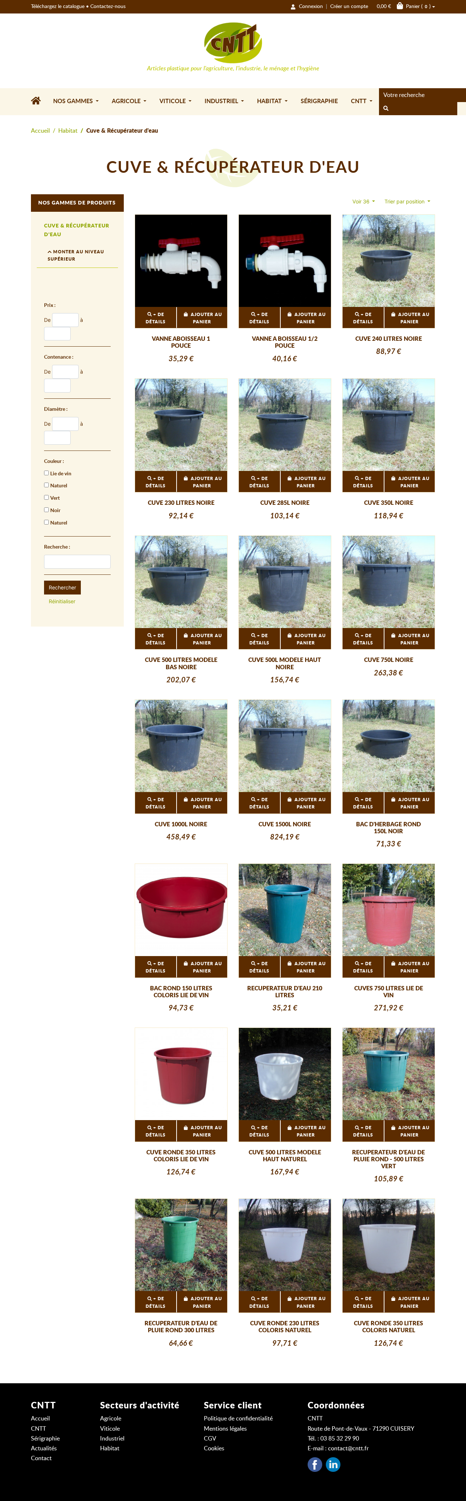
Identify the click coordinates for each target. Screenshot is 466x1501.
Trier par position (405, 201)
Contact (41, 1458)
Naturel (58, 485)
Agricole (110, 1419)
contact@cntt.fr (348, 1448)
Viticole (110, 1429)
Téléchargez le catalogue (57, 6)
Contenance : (59, 357)
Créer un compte (349, 6)
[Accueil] (39, 101)
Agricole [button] (127, 101)
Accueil (40, 131)
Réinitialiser (62, 601)
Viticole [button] (173, 101)
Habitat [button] (270, 101)
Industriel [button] (222, 101)
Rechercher (62, 587)
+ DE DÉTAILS (156, 318)
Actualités (44, 1448)
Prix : (50, 305)
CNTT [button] (359, 101)
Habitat (68, 131)
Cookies (214, 1448)
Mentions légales (225, 1429)
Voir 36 (361, 201)
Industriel (112, 1439)
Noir (55, 510)
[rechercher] (386, 108)
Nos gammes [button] (73, 101)
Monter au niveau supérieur (76, 255)
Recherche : (57, 547)
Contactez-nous (108, 6)
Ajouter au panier (206, 318)
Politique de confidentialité (238, 1419)
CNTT (38, 1429)
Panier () (404, 6)
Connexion (311, 6)
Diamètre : (56, 409)
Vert (55, 498)
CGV (210, 1439)
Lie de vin (60, 473)
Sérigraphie (319, 101)
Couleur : (54, 461)
